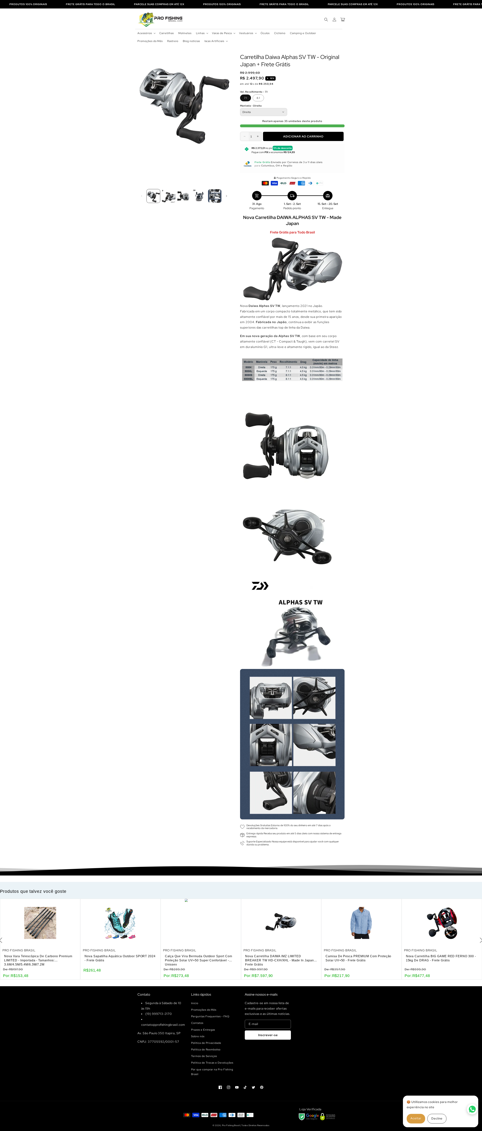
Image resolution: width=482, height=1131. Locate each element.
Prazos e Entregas (203, 1029)
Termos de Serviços (204, 1056)
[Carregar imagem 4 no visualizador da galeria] (199, 196)
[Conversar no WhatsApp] (472, 1109)
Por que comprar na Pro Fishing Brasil (212, 1072)
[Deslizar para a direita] (226, 196)
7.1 (245, 97)
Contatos (197, 1023)
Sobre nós (197, 1036)
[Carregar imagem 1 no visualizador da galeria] (153, 196)
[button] (146, 33)
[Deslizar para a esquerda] (141, 196)
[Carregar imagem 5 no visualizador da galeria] (214, 196)
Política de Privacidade (206, 1043)
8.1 (258, 97)
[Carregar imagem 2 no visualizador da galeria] (168, 196)
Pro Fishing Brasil (231, 1125)
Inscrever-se (268, 1035)
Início (194, 1003)
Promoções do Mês (203, 1009)
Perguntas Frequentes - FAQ (210, 1016)
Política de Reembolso (205, 1049)
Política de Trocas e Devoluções (212, 1062)
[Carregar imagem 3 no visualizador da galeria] (184, 196)
